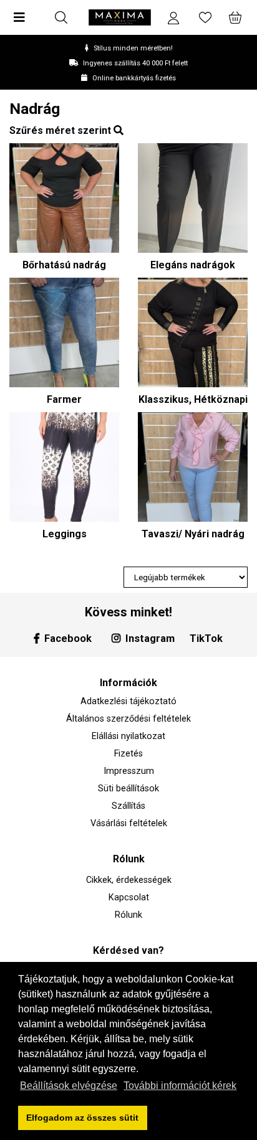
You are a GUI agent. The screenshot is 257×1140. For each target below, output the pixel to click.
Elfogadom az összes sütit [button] (82, 1118)
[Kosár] (234, 17)
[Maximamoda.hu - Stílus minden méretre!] (120, 17)
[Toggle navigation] (23, 17)
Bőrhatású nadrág (64, 265)
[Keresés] (61, 17)
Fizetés (128, 753)
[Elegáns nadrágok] (193, 198)
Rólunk (128, 915)
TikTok (206, 638)
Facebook (68, 638)
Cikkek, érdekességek (129, 880)
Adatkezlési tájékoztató (128, 701)
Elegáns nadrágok (192, 265)
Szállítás (128, 806)
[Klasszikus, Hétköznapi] (193, 332)
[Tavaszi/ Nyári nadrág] (193, 467)
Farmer (64, 399)
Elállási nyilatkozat (128, 736)
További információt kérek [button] (180, 1085)
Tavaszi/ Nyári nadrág (193, 534)
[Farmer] (64, 332)
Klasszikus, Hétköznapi (193, 399)
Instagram (150, 638)
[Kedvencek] (205, 17)
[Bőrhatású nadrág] (64, 198)
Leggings (64, 534)
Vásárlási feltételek (128, 823)
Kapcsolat (129, 897)
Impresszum (129, 771)
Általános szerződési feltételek (128, 719)
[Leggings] (64, 467)
